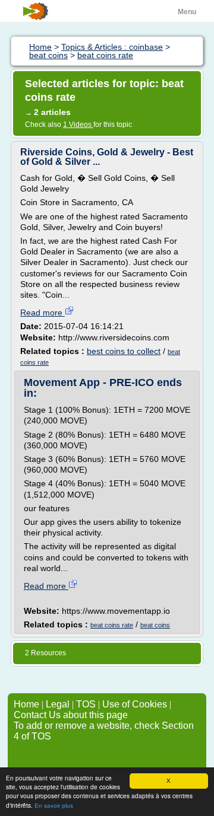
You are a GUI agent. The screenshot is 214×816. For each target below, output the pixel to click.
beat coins (155, 625)
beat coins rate (111, 625)
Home (26, 704)
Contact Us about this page (71, 715)
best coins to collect (123, 351)
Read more (42, 312)
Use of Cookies (134, 704)
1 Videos (78, 124)
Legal (58, 704)
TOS (86, 704)
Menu (187, 12)
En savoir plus (53, 805)
